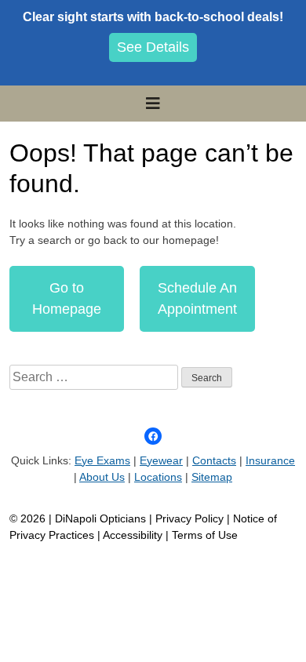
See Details (153, 47)
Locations (158, 477)
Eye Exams (102, 460)
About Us (102, 477)
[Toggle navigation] (153, 103)
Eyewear (161, 460)
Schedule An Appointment (197, 298)
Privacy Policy (191, 518)
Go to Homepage (66, 298)
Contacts (214, 460)
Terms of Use (205, 535)
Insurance (270, 460)
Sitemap (211, 477)
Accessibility (132, 535)
